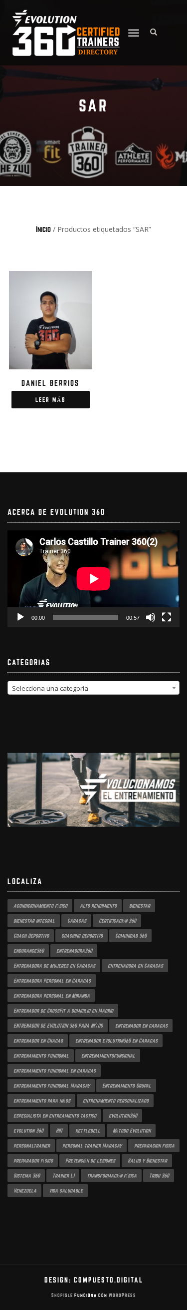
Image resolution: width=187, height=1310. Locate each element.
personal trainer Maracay (92, 1146)
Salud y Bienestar (147, 1161)
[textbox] (93, 688)
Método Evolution (132, 1131)
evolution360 (123, 1116)
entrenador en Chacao (38, 1041)
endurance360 (28, 951)
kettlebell (87, 1131)
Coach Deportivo (31, 936)
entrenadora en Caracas (135, 966)
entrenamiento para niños (41, 1101)
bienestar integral (34, 921)
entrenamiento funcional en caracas (54, 1071)
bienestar (139, 906)
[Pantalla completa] (167, 617)
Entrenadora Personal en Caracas (52, 981)
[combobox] (93, 688)
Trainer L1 (63, 1176)
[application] (93, 578)
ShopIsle (62, 1295)
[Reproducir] (20, 617)
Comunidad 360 (131, 936)
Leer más (50, 399)
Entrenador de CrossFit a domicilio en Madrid (63, 1011)
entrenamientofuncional (108, 1056)
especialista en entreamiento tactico (54, 1116)
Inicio (43, 229)
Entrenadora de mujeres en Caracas (54, 966)
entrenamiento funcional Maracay (51, 1086)
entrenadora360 (74, 951)
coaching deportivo (82, 936)
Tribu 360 (159, 1176)
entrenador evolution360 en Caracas (116, 1041)
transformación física (112, 1176)
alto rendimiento (98, 906)
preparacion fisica (154, 1146)
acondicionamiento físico (40, 906)
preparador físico (33, 1161)
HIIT (59, 1131)
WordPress (121, 1295)
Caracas (76, 921)
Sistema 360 (26, 1176)
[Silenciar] (151, 617)
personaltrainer (31, 1146)
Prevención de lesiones (90, 1161)
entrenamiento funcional (41, 1056)
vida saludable (66, 1191)
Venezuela (24, 1191)
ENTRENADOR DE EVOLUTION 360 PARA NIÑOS (58, 1026)
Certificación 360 (117, 921)
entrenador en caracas (141, 1026)
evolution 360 (28, 1131)
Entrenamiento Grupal (126, 1086)
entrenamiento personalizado (116, 1101)
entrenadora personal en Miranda (51, 996)
